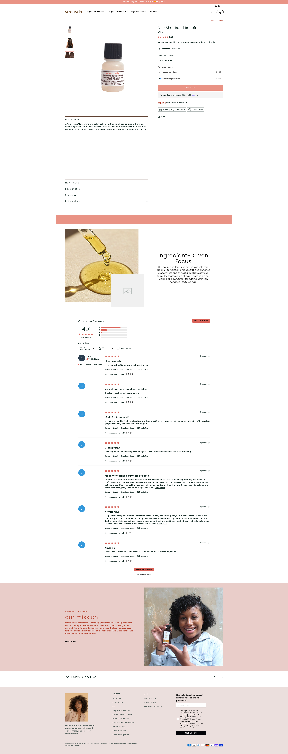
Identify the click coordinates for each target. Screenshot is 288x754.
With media (125, 348)
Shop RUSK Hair (119, 730)
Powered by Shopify (72, 746)
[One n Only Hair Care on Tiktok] (222, 6)
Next (221, 20)
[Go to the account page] (217, 11)
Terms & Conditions (153, 706)
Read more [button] (160, 487)
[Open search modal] (212, 11)
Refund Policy (150, 698)
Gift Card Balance (120, 718)
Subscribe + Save (169, 72)
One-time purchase (170, 78)
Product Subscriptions (122, 714)
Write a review (201, 321)
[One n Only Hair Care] (74, 12)
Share (163, 117)
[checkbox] (125, 348)
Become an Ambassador (123, 722)
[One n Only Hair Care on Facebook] (216, 6)
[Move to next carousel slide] (221, 677)
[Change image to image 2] (69, 42)
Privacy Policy (150, 702)
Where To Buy (118, 726)
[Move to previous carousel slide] (216, 677)
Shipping (162, 103)
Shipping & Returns (121, 710)
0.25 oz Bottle (166, 60)
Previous (212, 20)
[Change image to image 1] (69, 29)
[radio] (160, 72)
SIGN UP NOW (191, 733)
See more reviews (144, 569)
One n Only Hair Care (86, 744)
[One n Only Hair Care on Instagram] (219, 6)
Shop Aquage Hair (120, 734)
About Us (116, 698)
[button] (166, 37)
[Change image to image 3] (69, 54)
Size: (166, 55)
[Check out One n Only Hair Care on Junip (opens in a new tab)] (148, 574)
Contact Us (117, 702)
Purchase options (166, 67)
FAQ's (115, 706)
